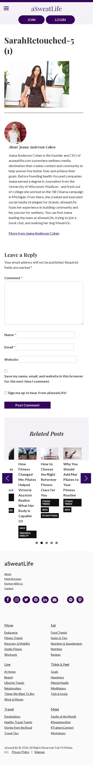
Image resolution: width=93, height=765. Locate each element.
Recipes (56, 654)
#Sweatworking (61, 722)
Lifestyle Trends (14, 682)
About (7, 574)
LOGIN (60, 20)
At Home (10, 671)
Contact (8, 588)
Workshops (58, 733)
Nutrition (56, 649)
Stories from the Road (18, 727)
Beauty (8, 677)
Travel (9, 709)
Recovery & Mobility (25, 534)
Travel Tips (11, 733)
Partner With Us (13, 583)
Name (10, 335)
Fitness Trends (46, 502)
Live (7, 664)
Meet (55, 709)
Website (11, 359)
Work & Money (14, 699)
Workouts (10, 654)
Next (86, 478)
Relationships (12, 688)
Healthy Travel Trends (18, 722)
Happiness (57, 677)
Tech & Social (59, 694)
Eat (53, 625)
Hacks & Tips (59, 638)
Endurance (11, 632)
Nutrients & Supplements (66, 643)
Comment (13, 278)
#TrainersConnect (62, 727)
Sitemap (39, 752)
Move (22, 528)
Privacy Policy (20, 752)
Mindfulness (58, 688)
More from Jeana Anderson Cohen (34, 233)
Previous (7, 478)
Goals (54, 671)
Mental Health (60, 682)
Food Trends (59, 632)
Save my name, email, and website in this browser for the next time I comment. (43, 378)
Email (9, 347)
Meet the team (12, 578)
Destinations (12, 716)
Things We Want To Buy (19, 694)
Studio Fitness (50, 516)
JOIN (31, 20)
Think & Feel (60, 664)
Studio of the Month (63, 716)
